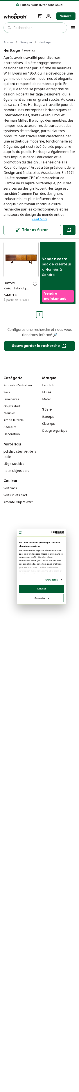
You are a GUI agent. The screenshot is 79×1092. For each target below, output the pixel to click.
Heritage (44, 42)
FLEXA (46, 392)
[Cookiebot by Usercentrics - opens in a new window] (52, 532)
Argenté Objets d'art (18, 502)
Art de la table (14, 420)
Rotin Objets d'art (16, 471)
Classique (49, 423)
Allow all (41, 588)
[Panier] (39, 16)
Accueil (8, 42)
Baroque (48, 416)
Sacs (7, 392)
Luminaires (11, 399)
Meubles (10, 413)
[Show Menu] (72, 27)
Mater (46, 399)
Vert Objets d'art (15, 495)
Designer (26, 42)
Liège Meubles (14, 464)
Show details (51, 579)
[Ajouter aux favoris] (35, 283)
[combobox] (38, 27)
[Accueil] (18, 16)
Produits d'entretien (18, 385)
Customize (39, 598)
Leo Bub (48, 385)
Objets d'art (12, 406)
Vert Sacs (10, 488)
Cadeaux (10, 427)
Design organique (54, 430)
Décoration (12, 434)
